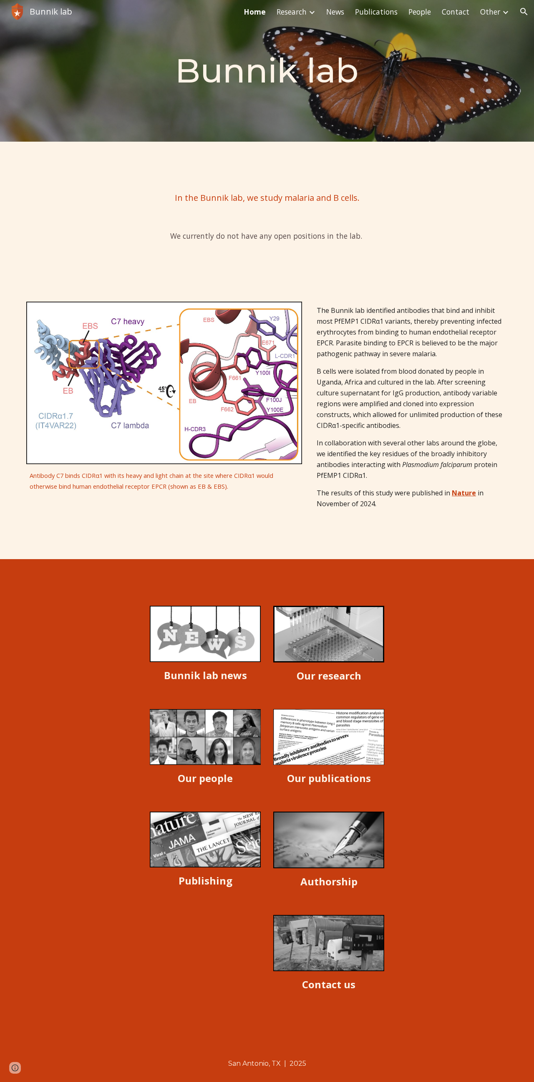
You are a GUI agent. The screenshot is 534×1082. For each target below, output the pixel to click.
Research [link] (292, 12)
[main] (267, 71)
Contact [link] (455, 12)
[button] (524, 12)
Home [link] (255, 12)
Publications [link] (376, 12)
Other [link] (490, 12)
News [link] (335, 12)
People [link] (419, 12)
